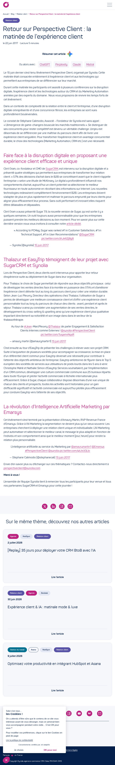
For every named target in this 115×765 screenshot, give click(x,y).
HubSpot (26, 536)
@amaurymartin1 (81, 446)
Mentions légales (71, 750)
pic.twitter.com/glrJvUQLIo (75, 450)
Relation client (22, 14)
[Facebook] (61, 506)
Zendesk (44, 593)
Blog (12, 14)
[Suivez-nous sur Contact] (99, 713)
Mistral (90, 64)
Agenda (13, 536)
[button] (6, 760)
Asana (33, 650)
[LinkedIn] (53, 506)
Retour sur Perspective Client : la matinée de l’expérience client (55, 14)
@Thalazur (54, 326)
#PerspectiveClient (83, 330)
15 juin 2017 (41, 245)
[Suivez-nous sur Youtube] (79, 713)
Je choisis (18, 750)
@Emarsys (98, 446)
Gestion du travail (17, 650)
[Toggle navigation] (109, 4)
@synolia (66, 330)
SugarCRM (52, 168)
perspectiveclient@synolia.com (22, 468)
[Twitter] (44, 506)
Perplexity (61, 64)
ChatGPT (45, 64)
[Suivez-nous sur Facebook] (68, 713)
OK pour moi (50, 750)
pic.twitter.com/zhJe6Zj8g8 (57, 238)
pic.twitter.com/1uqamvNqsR (57, 334)
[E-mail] (70, 506)
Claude (77, 64)
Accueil (6, 14)
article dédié (73, 223)
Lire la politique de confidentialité (19, 740)
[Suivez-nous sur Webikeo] (89, 713)
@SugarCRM (86, 234)
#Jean (28, 326)
